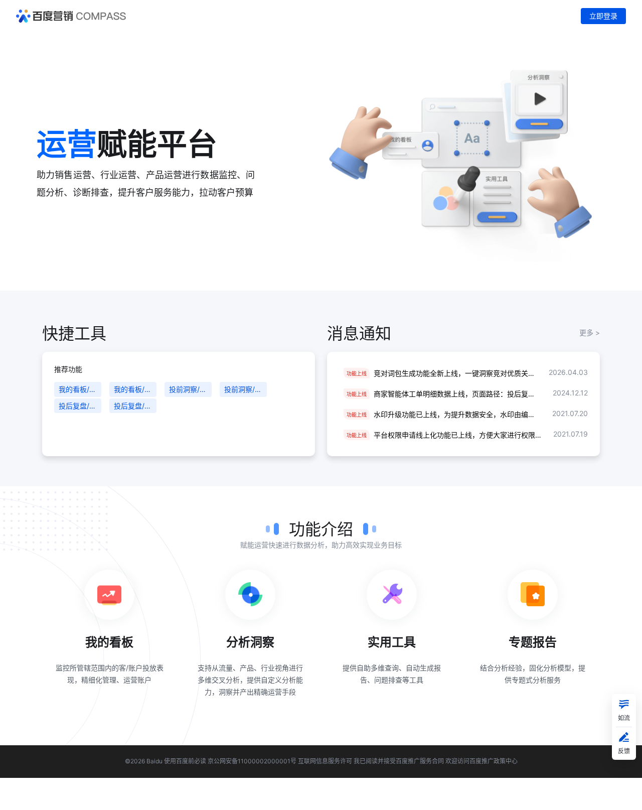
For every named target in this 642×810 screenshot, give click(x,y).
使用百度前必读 (185, 761)
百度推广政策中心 (493, 761)
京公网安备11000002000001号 (252, 761)
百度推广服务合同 (420, 761)
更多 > (589, 332)
